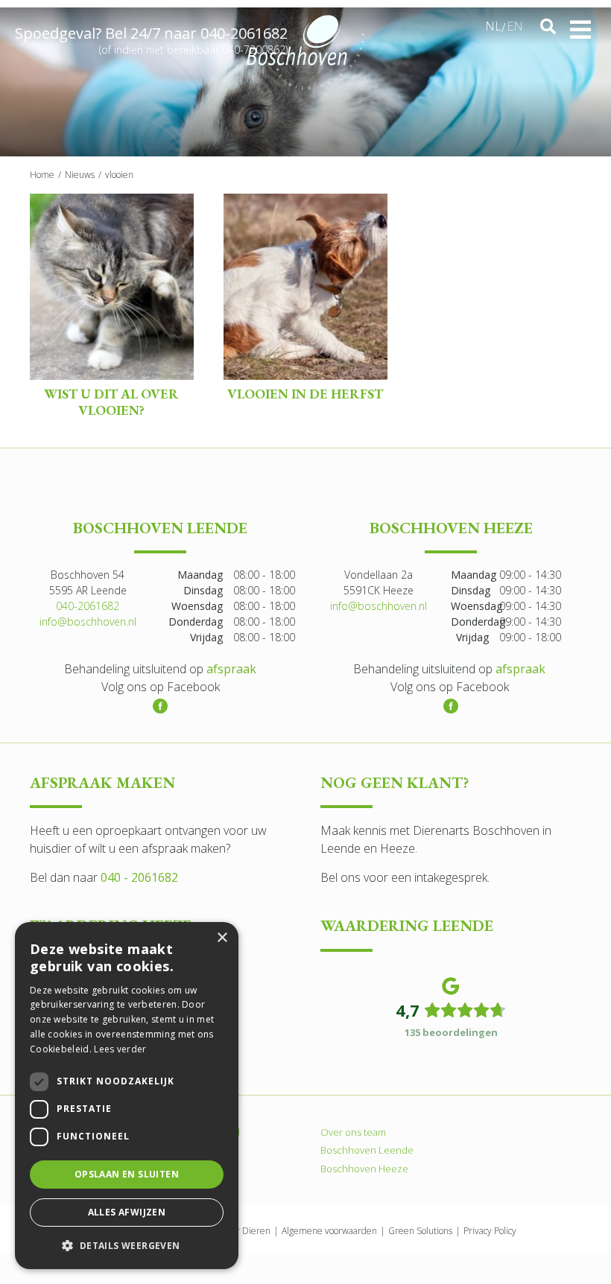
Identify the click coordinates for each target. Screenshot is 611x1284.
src (547, 27)
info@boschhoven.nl (87, 621)
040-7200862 (253, 49)
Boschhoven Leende (367, 1150)
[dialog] (126, 1095)
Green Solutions (420, 1230)
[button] (127, 1245)
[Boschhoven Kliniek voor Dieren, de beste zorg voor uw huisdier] (305, 52)
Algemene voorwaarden (329, 1230)
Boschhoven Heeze (364, 1168)
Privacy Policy (489, 1230)
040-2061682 (244, 33)
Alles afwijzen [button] (127, 1212)
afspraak (231, 669)
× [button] (221, 938)
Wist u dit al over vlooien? (111, 402)
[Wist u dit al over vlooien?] (112, 287)
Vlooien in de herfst (305, 393)
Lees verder (120, 1049)
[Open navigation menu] (580, 30)
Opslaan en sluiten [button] (127, 1174)
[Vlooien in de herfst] (305, 287)
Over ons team (353, 1132)
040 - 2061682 (139, 878)
